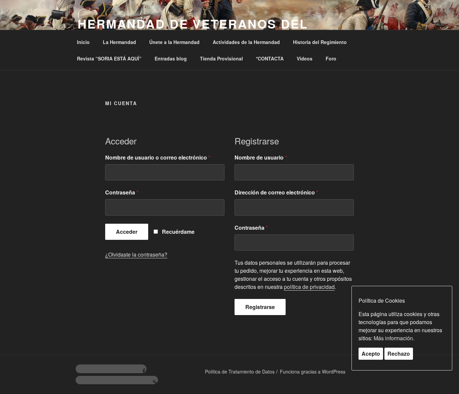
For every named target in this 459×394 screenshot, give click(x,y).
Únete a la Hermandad (174, 42)
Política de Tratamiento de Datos (240, 371)
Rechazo (398, 353)
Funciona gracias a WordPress (312, 371)
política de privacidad (309, 287)
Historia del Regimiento (320, 42)
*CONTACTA (270, 58)
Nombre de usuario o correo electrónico (157, 157)
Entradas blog (171, 58)
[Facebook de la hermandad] (111, 368)
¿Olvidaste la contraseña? (136, 254)
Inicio (83, 42)
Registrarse (260, 307)
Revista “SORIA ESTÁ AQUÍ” (109, 58)
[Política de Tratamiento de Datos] (117, 380)
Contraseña (121, 192)
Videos (304, 58)
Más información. (394, 338)
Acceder (126, 231)
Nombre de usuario (261, 157)
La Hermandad (119, 42)
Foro (331, 58)
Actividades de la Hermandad (246, 42)
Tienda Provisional (221, 58)
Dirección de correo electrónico (276, 192)
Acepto (371, 353)
